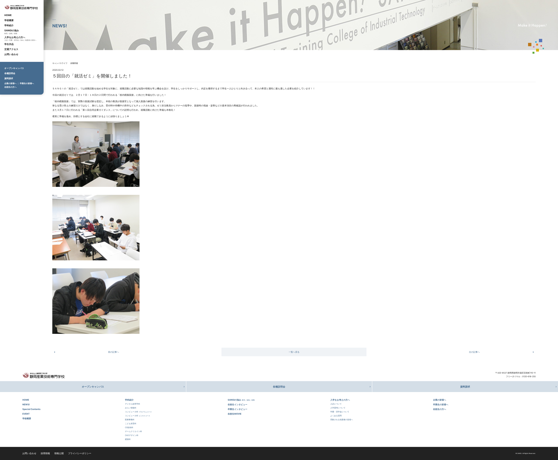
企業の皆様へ (10, 83)
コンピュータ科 (138, 412)
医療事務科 (129, 420)
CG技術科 (129, 427)
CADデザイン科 (131, 435)
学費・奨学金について (339, 412)
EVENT (26, 413)
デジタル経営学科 (132, 404)
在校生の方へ (10, 87)
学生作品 (9, 44)
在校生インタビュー (237, 404)
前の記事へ (113, 352)
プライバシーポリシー (79, 453)
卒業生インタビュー (237, 409)
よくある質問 (336, 416)
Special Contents (31, 409)
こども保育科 (130, 423)
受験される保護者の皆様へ (341, 420)
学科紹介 (9, 25)
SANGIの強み (11, 30)
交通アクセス (11, 49)
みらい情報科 (130, 408)
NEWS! (26, 404)
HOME (8, 15)
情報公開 (59, 453)
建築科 (128, 439)
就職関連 (74, 63)
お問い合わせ (11, 54)
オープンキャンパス (14, 68)
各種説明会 (9, 73)
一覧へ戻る (294, 352)
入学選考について (337, 408)
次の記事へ (474, 352)
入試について (336, 404)
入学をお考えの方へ (14, 37)
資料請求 (8, 78)
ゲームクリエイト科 (133, 431)
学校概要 (9, 20)
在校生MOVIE (234, 413)
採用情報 (45, 453)
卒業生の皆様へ (27, 83)
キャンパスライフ (59, 63)
